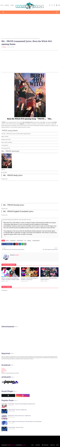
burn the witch (20, 240)
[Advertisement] (30, 25)
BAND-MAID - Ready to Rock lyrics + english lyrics (19, 415)
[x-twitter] (52, 5)
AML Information (45, 445)
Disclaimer (38, 445)
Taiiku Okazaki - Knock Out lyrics (15, 427)
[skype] (58, 5)
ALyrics (4, 47)
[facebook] (49, 5)
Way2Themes (13, 445)
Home (2, 38)
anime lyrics (12, 240)
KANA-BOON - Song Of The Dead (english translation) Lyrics (21, 403)
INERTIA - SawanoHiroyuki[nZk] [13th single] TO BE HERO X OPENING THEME (10, 278)
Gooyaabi (24, 445)
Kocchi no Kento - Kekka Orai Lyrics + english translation (48, 278)
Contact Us (52, 445)
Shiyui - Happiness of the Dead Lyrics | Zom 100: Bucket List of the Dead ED (24, 421)
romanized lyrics (8, 38)
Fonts (57, 445)
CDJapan (3, 369)
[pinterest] (57, 5)
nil (25, 240)
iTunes (3, 368)
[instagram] (54, 5)
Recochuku (4, 370)
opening (29, 240)
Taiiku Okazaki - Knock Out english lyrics (17, 409)
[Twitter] (14, 244)
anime (7, 240)
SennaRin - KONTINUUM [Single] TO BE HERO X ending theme (29, 278)
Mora (2, 371)
